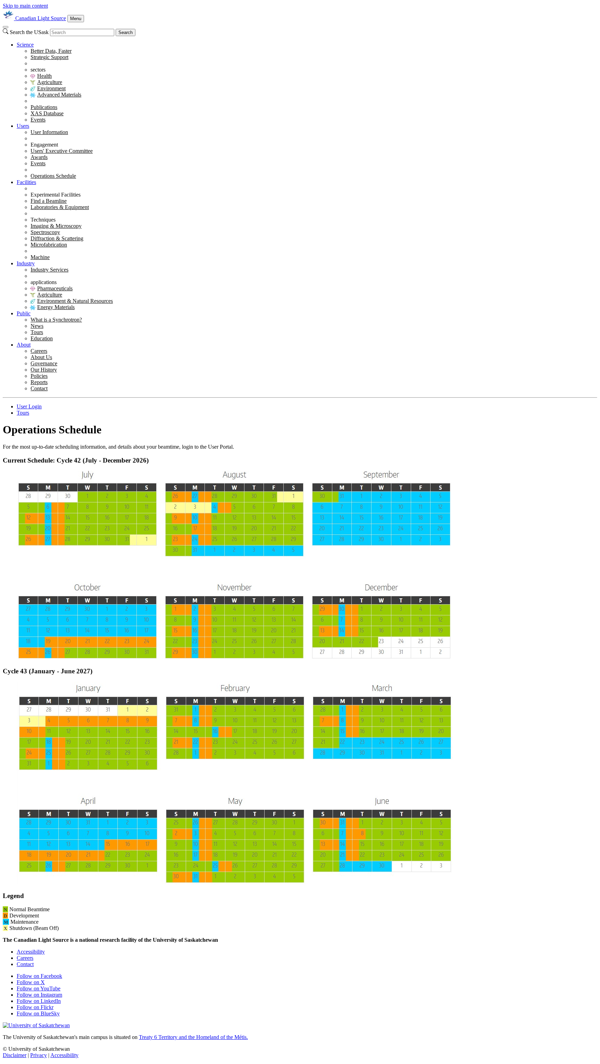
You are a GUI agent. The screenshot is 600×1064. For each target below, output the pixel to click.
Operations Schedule (53, 176)
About (24, 345)
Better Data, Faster (51, 51)
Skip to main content (25, 6)
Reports (39, 382)
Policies (39, 376)
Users (23, 126)
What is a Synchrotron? (56, 320)
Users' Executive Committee (62, 151)
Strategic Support (49, 57)
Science (25, 45)
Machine (40, 257)
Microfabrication (49, 245)
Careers (39, 351)
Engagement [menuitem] (44, 145)
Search (125, 32)
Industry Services (49, 270)
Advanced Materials (59, 95)
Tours (37, 332)
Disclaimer (14, 1055)
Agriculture (49, 82)
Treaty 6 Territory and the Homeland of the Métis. (193, 1037)
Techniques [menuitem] (43, 220)
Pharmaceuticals (55, 288)
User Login (29, 406)
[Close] (5, 27)
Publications (44, 107)
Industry (26, 263)
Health (44, 76)
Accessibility (31, 952)
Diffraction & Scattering (57, 238)
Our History (44, 370)
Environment (51, 88)
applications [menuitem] (44, 282)
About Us (41, 357)
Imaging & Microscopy (56, 226)
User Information (49, 132)
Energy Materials (56, 307)
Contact (39, 388)
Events (38, 120)
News (37, 326)
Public (24, 313)
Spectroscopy (45, 232)
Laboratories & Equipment (60, 207)
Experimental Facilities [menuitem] (56, 195)
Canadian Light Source (40, 18)
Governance (44, 363)
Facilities (26, 182)
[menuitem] (307, 82)
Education (42, 338)
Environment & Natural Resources (75, 301)
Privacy (38, 1055)
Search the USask (29, 32)
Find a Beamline (49, 201)
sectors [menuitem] (38, 70)
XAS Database (47, 113)
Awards (39, 157)
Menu (75, 18)
